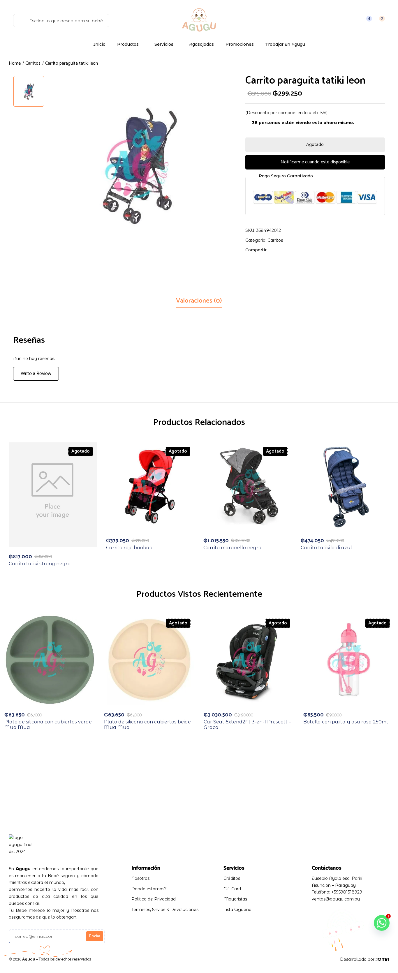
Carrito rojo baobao (129, 547)
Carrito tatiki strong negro (40, 563)
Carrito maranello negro (232, 547)
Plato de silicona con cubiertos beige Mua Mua (147, 724)
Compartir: (256, 249)
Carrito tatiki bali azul (326, 547)
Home (15, 63)
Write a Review (36, 373)
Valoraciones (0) (199, 301)
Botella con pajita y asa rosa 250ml (345, 722)
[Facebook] (275, 249)
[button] (378, 20)
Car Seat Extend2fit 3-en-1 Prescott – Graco (247, 724)
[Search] (20, 20)
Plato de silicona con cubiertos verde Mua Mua (48, 724)
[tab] (199, 301)
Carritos (32, 63)
